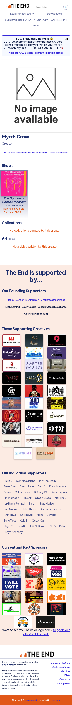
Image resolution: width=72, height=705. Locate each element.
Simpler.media (31, 700)
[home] (17, 7)
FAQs (67, 675)
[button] (22, 13)
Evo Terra (55, 700)
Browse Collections (60, 662)
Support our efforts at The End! (46, 632)
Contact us (64, 679)
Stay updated (63, 683)
